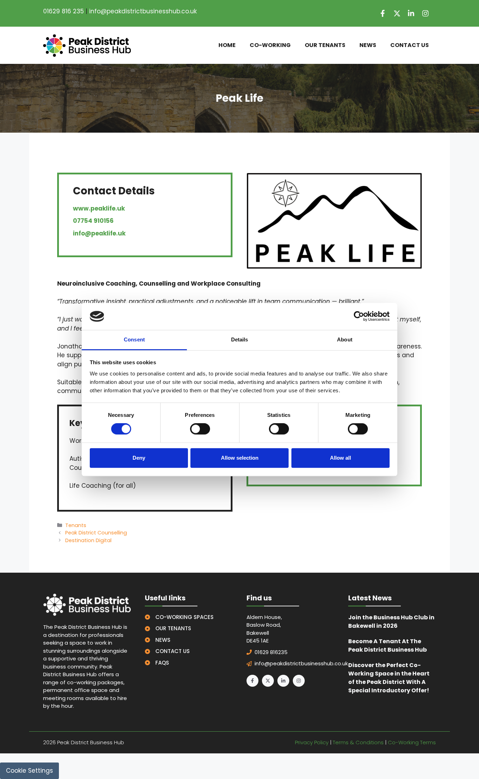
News (367, 45)
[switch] (200, 428)
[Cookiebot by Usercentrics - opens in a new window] (359, 316)
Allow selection (239, 458)
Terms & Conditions (358, 742)
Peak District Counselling (96, 532)
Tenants (75, 525)
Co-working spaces (184, 617)
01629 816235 (271, 652)
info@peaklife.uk (99, 233)
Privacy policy (312, 742)
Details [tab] (239, 339)
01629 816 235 (63, 11)
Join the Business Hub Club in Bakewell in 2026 (391, 621)
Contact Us (409, 45)
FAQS (162, 662)
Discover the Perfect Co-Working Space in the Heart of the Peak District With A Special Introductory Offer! (389, 677)
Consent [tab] (134, 339)
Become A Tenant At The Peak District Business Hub (387, 645)
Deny (139, 458)
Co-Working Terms (412, 742)
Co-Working (270, 45)
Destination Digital (88, 540)
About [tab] (344, 339)
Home (227, 45)
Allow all (340, 458)
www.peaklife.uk (99, 208)
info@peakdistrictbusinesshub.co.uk (143, 11)
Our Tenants (325, 45)
